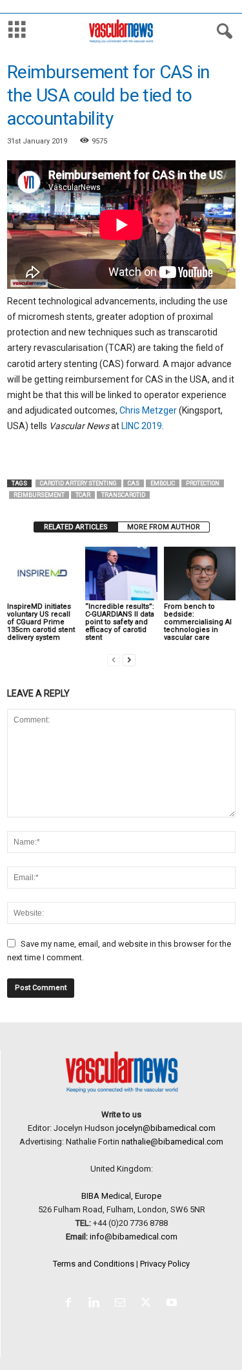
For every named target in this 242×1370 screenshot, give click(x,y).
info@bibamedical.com (133, 1236)
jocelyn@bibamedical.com (166, 1128)
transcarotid (123, 495)
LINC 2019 (141, 426)
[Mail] (123, 1304)
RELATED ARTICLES (76, 527)
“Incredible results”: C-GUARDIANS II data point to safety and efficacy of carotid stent (119, 622)
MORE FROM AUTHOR (163, 527)
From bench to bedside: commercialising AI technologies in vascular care (198, 622)
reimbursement (39, 495)
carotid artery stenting (78, 483)
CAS (133, 483)
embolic (162, 483)
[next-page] (129, 659)
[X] (148, 1304)
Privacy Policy (165, 1264)
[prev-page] (113, 659)
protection (202, 483)
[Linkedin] (97, 1304)
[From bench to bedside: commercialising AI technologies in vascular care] (200, 573)
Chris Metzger (148, 410)
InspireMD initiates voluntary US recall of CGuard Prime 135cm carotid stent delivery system (41, 622)
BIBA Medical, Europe (121, 1196)
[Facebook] (71, 1304)
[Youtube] (173, 1304)
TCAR (83, 495)
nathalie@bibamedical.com (172, 1141)
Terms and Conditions (93, 1264)
